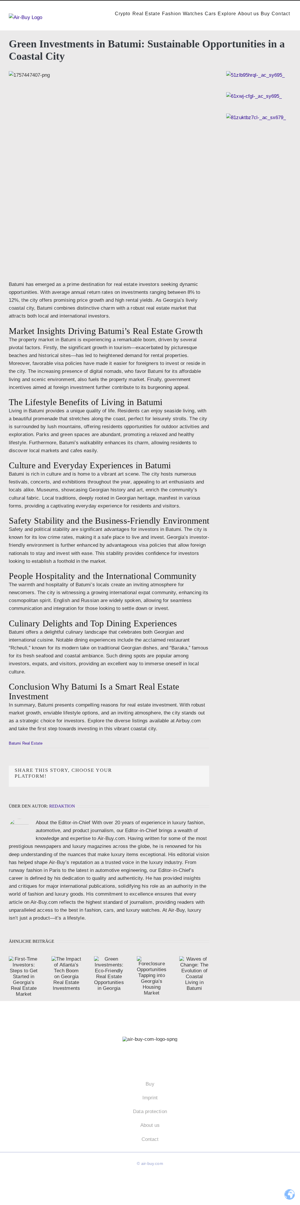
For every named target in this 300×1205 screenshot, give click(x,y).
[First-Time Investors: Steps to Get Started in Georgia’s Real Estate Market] (24, 976)
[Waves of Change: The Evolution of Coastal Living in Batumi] (194, 973)
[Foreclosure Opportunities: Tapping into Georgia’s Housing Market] (152, 976)
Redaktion (62, 806)
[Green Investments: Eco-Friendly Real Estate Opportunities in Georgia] (109, 973)
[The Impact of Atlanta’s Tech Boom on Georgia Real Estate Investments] (66, 973)
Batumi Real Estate (25, 743)
